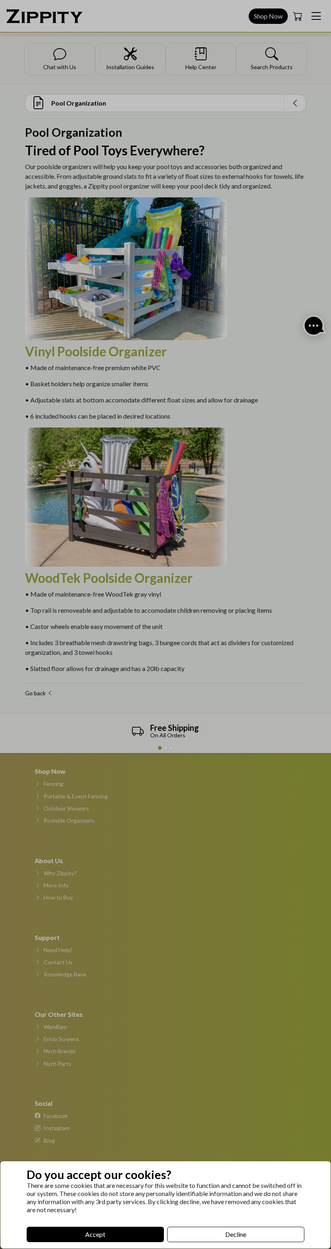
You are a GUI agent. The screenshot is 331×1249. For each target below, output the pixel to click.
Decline (235, 1234)
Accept (95, 1234)
